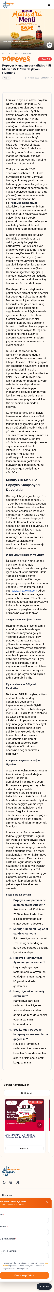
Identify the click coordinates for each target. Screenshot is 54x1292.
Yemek (17, 53)
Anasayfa (6, 53)
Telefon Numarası (10, 1251)
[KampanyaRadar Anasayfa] (8, 5)
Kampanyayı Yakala (24, 1275)
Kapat (46, 1286)
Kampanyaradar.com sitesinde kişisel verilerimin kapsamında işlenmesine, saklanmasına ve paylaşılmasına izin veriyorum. (25, 1266)
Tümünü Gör (27, 1093)
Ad (2, 1214)
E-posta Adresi (8, 1238)
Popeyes (27, 53)
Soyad (4, 1226)
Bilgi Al (23, 1148)
